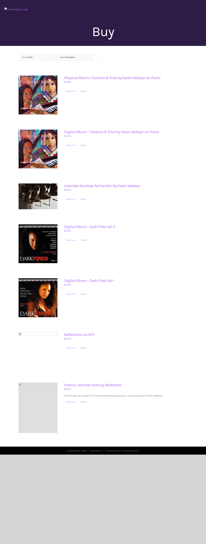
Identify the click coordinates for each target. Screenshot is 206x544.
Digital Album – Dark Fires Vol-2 (89, 226)
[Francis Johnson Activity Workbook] (38, 408)
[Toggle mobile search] (195, 9)
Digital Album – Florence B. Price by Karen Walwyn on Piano (111, 132)
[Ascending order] (54, 57)
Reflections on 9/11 (79, 334)
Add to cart (70, 91)
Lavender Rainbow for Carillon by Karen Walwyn (102, 185)
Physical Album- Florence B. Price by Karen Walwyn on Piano (112, 77)
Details (83, 91)
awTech (136, 451)
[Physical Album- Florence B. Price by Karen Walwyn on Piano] (38, 94)
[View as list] (96, 57)
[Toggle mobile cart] (189, 9)
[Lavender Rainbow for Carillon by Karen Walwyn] (38, 196)
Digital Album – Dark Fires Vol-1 (89, 280)
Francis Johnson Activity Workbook (92, 385)
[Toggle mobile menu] (200, 9)
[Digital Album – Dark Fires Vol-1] (38, 297)
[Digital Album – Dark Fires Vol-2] (38, 243)
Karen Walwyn (96, 451)
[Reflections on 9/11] (38, 349)
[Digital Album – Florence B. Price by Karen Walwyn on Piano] (38, 149)
